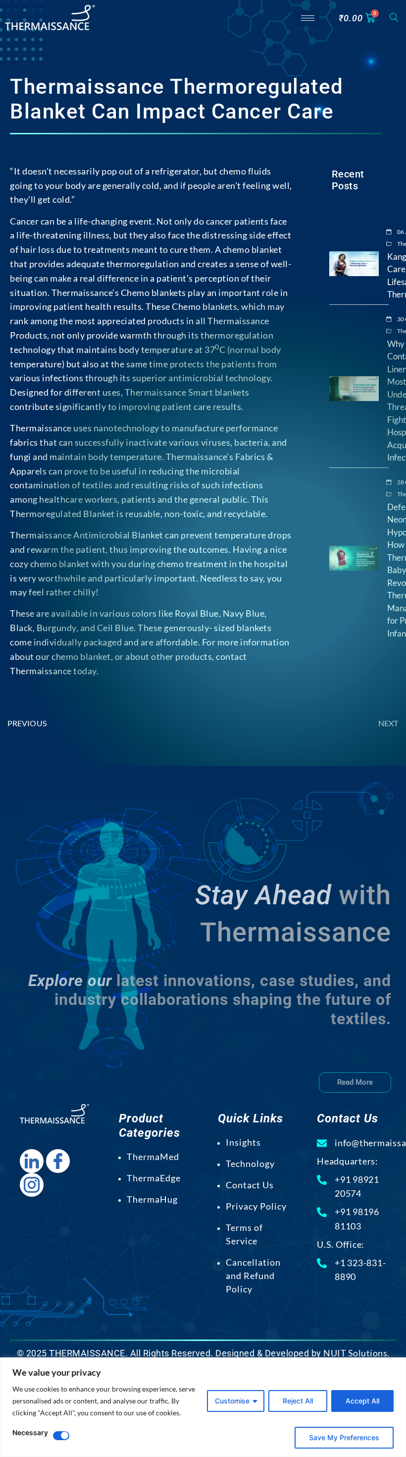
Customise (232, 1401)
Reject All (298, 1401)
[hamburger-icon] (308, 18)
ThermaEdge (154, 1177)
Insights (243, 1142)
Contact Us (250, 1184)
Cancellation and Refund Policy (253, 1275)
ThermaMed (153, 1156)
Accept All (362, 1401)
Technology (250, 1163)
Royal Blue (197, 613)
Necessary (30, 1433)
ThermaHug (152, 1199)
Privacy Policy (256, 1206)
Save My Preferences (344, 1437)
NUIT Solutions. (356, 1352)
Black (21, 627)
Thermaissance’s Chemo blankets (118, 292)
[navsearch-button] (394, 18)
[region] (203, 1407)
